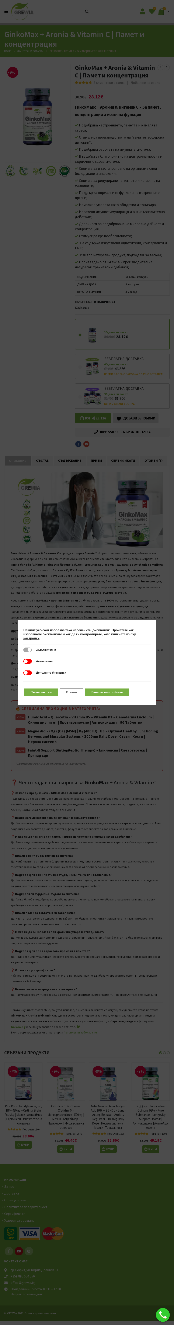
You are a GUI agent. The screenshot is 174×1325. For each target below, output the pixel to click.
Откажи (71, 692)
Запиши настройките (107, 692)
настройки (31, 638)
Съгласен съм (41, 692)
